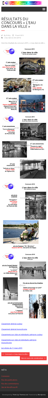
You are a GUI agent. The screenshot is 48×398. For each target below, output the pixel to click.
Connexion (5, 376)
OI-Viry (8, 35)
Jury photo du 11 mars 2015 (11, 348)
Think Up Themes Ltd (20, 395)
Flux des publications (9, 380)
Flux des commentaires (10, 384)
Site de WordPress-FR (9, 387)
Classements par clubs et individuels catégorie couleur (22, 334)
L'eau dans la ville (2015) (12, 38)
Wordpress (41, 395)
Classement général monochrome (14, 329)
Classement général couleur (11, 324)
